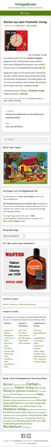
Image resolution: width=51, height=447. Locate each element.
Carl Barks (23, 385)
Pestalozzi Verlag (14, 409)
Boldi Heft (16, 385)
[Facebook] (23, 436)
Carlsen (32, 383)
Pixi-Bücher (8, 412)
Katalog (19, 400)
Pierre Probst (41, 409)
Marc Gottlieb (32, 26)
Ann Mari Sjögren (25, 338)
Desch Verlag (40, 387)
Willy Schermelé (24, 343)
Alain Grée (22, 330)
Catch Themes (32, 443)
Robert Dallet (23, 340)
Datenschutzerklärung (27, 304)
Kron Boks (25, 403)
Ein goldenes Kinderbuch (25, 390)
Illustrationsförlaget (29, 397)
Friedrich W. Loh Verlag (29, 394)
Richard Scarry (21, 412)
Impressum (14, 304)
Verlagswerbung (30, 418)
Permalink (17, 101)
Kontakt (6, 304)
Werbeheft (14, 423)
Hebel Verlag (16, 397)
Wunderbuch (12, 426)
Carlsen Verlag (39, 351)
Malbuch (27, 406)
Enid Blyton (6, 394)
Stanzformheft (40, 415)
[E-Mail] (29, 436)
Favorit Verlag (16, 394)
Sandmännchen (33, 412)
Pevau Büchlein (31, 409)
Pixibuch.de (8, 330)
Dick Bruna (23, 333)
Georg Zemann (24, 335)
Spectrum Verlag (27, 415)
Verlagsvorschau (20, 418)
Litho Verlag (34, 403)
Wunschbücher (26, 427)
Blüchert (8, 384)
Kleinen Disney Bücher (29, 400)
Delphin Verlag (24, 387)
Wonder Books (26, 423)
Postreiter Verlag (35, 98)
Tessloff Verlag (9, 418)
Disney (7, 390)
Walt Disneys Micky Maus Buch (29, 421)
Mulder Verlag (36, 406)
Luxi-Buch (20, 406)
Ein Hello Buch (42, 391)
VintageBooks (25, 4)
